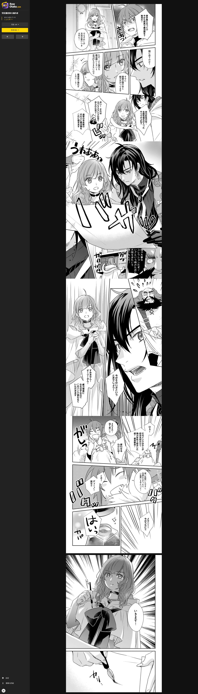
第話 (14, 30)
